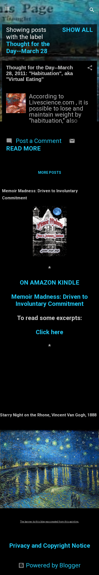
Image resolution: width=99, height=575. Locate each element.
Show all (77, 29)
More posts (49, 173)
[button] (90, 68)
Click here (49, 332)
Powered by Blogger (52, 565)
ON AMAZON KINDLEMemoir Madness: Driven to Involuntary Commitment (49, 293)
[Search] (92, 10)
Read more (23, 148)
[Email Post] (72, 141)
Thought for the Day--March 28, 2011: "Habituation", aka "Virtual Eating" (39, 73)
